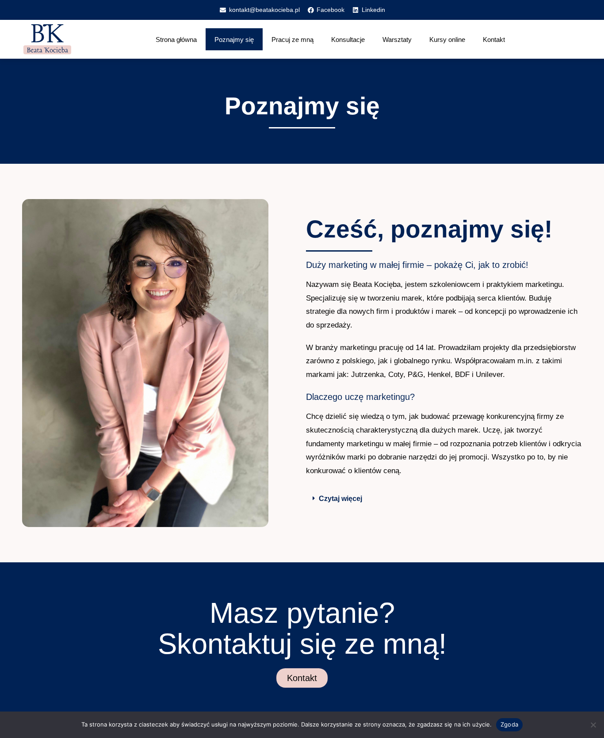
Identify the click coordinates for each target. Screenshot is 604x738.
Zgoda (509, 724)
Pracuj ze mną (292, 39)
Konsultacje (348, 39)
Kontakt (494, 39)
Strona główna (176, 39)
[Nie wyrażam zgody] (593, 724)
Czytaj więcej (340, 498)
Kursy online (447, 39)
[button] (444, 499)
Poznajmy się (234, 39)
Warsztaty (397, 39)
